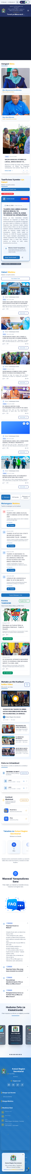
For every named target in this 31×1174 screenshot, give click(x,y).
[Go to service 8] (21, 1054)
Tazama (12, 525)
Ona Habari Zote (15, 278)
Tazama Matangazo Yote (15, 595)
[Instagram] (9, 1085)
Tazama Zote (24, 773)
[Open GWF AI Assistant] (27, 1170)
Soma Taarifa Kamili (10, 257)
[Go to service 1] (9, 1054)
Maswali (4, 2)
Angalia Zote (23, 601)
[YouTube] (13, 1085)
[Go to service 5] (16, 1054)
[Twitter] (17, 1085)
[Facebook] (22, 1085)
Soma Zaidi (6, 170)
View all (27, 684)
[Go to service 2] (11, 1054)
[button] (15, 942)
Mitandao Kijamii (13, 2)
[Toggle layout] (23, 1155)
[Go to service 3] (13, 1054)
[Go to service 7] (19, 1054)
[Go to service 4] (14, 1054)
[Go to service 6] (17, 1054)
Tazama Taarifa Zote (10, 189)
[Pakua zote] (24, 781)
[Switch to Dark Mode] (17, 2)
